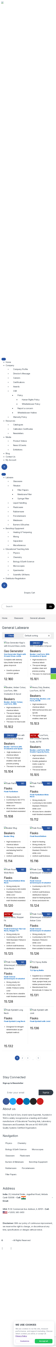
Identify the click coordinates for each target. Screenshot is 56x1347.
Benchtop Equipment (15, 528)
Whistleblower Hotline (27, 413)
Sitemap (6, 1248)
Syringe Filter (23, 498)
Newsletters (18, 433)
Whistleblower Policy (31, 404)
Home (8, 362)
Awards (16, 386)
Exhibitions (17, 449)
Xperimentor (18, 570)
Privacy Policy (21, 1336)
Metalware (17, 520)
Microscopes (19, 566)
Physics (16, 553)
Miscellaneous (19, 545)
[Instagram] (33, 1101)
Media (8, 437)
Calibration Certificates (23, 429)
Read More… (43, 1128)
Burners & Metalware (14, 1162)
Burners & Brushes (21, 524)
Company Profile (20, 369)
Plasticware (18, 507)
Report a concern (25, 408)
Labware (9, 477)
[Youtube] (40, 1101)
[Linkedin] (26, 1101)
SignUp (46, 1092)
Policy (20, 395)
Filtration (17, 485)
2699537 (47, 1197)
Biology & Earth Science (23, 561)
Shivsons (7, 1240)
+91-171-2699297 (34, 1197)
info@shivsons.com (17, 1201)
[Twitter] (13, 1101)
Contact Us (10, 457)
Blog (8, 453)
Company (10, 365)
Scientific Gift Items (21, 574)
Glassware (17, 481)
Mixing (16, 536)
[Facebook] (6, 1101)
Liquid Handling (20, 503)
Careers (16, 378)
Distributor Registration (16, 578)
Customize (24, 1341)
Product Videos (20, 441)
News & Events (19, 445)
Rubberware (18, 511)
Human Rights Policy (31, 399)
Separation (18, 541)
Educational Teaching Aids (17, 549)
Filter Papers (23, 490)
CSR (15, 391)
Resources (10, 421)
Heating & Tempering (22, 532)
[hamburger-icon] (3, 359)
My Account (11, 460)
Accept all (43, 1341)
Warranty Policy (20, 417)
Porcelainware (19, 516)
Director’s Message (21, 373)
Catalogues (18, 424)
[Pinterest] (19, 1101)
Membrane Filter (25, 494)
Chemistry (17, 557)
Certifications (19, 382)
